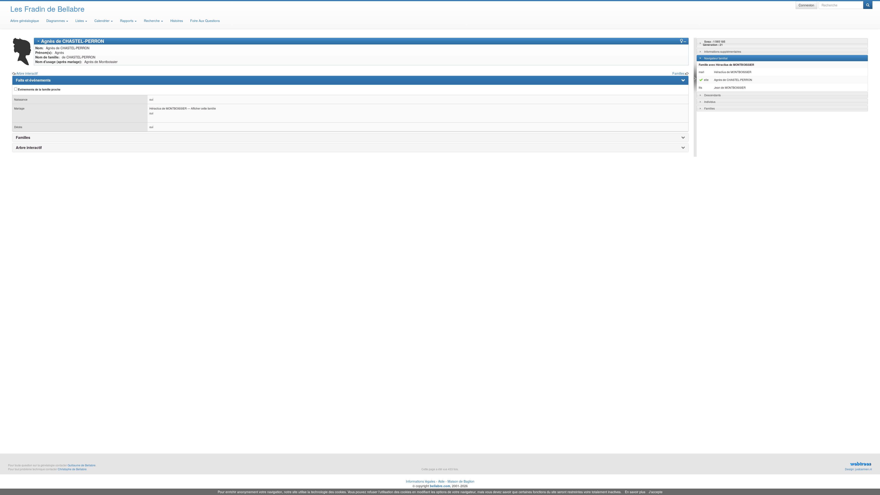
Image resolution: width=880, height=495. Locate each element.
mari (701, 72)
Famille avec (726, 65)
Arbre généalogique (24, 20)
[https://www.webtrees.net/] (733, 464)
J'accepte (656, 492)
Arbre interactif (27, 73)
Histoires (176, 20)
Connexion (806, 5)
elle (706, 80)
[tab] (361, 41)
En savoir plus (635, 492)
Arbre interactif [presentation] (29, 148)
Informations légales (420, 481)
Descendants (712, 95)
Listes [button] (80, 20)
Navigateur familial (716, 58)
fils (700, 87)
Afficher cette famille (203, 108)
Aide (441, 481)
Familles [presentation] (23, 137)
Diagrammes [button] (56, 20)
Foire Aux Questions (205, 20)
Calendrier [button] (102, 20)
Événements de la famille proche (38, 89)
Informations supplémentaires (722, 51)
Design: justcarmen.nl (858, 469)
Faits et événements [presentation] (33, 80)
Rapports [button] (127, 20)
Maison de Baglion (461, 481)
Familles (678, 73)
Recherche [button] (152, 20)
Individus (709, 102)
